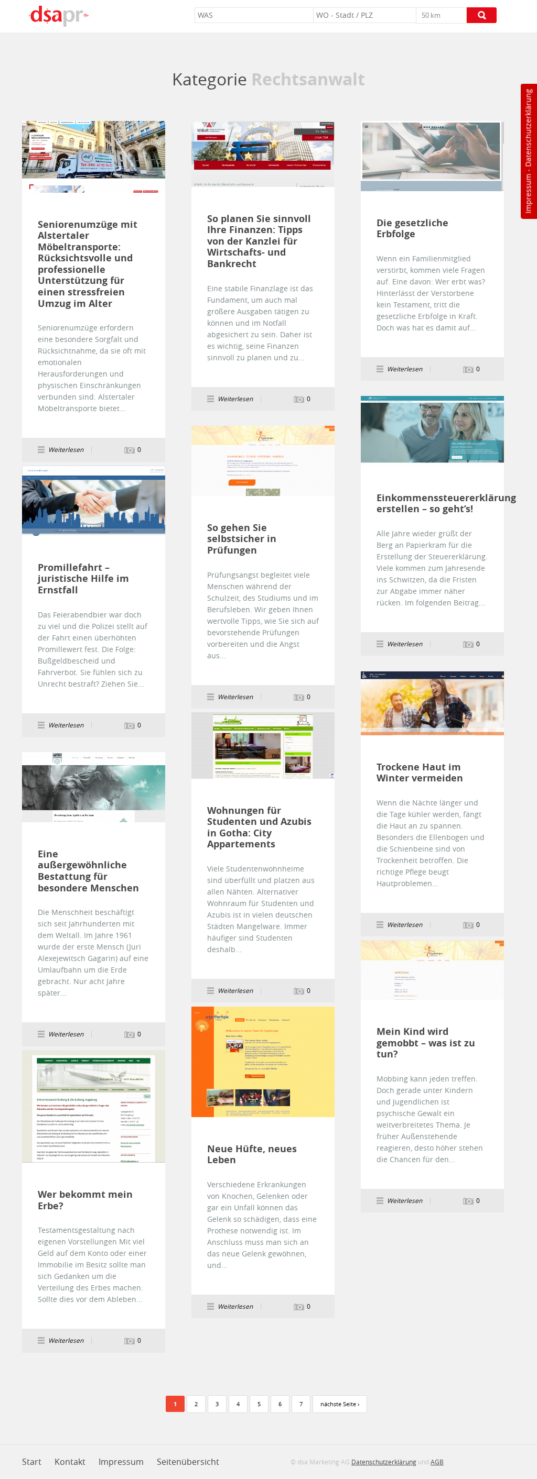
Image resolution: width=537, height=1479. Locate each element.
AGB (437, 1462)
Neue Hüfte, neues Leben (252, 1154)
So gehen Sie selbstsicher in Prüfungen (241, 539)
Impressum (528, 194)
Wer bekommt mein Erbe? (85, 1200)
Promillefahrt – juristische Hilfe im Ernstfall (83, 579)
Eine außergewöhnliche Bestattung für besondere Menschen (88, 870)
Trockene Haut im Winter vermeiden (420, 772)
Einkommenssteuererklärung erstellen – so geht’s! (429, 503)
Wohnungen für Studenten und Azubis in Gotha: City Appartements (259, 827)
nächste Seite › (339, 1404)
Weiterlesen (94, 156)
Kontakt (70, 1461)
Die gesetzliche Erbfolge (412, 228)
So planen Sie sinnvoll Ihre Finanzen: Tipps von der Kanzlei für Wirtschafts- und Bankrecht (259, 241)
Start (31, 1461)
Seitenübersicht (188, 1461)
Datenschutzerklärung (528, 128)
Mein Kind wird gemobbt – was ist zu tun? (426, 1043)
